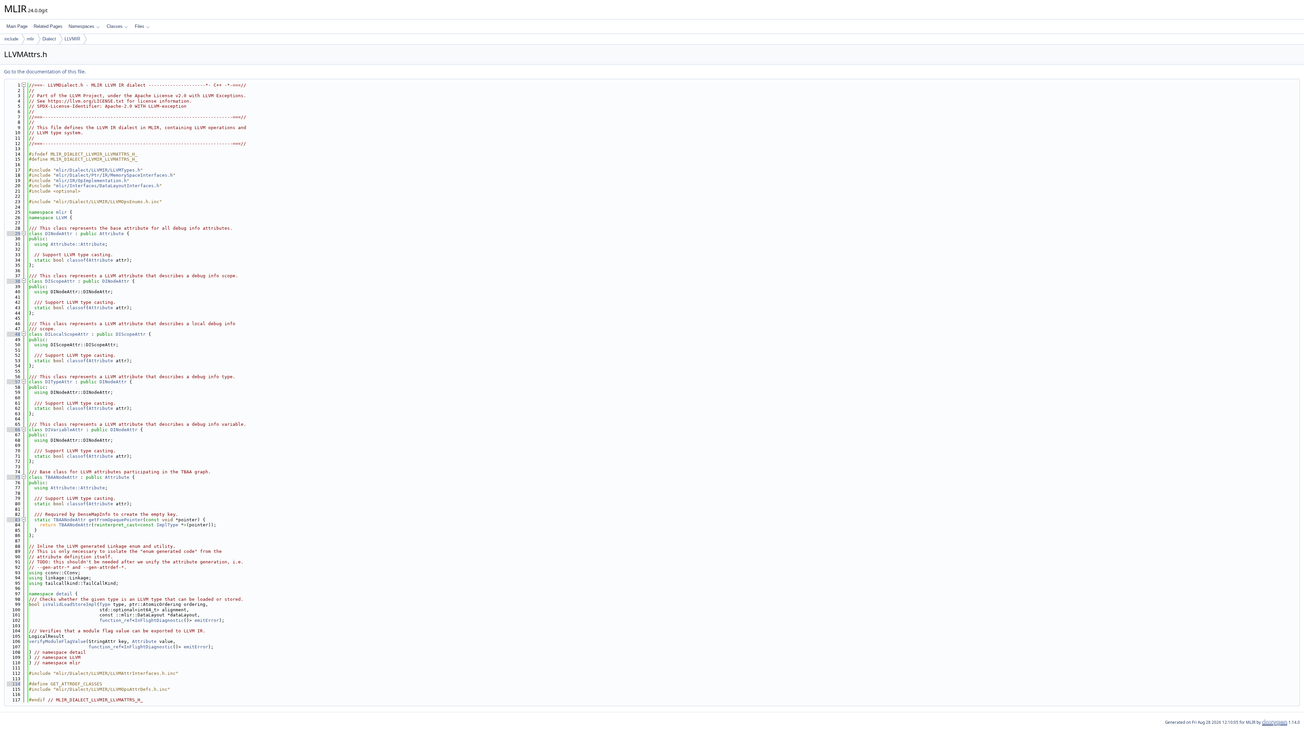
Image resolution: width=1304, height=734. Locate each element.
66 (13, 429)
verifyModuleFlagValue (57, 641)
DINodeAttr (58, 233)
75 (13, 477)
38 (13, 281)
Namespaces (81, 26)
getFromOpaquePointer (116, 519)
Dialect (49, 38)
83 (13, 519)
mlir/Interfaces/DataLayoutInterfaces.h (107, 185)
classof (76, 260)
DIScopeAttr (60, 281)
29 (13, 233)
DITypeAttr (58, 381)
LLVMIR (72, 38)
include (11, 38)
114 (13, 683)
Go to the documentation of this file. (45, 71)
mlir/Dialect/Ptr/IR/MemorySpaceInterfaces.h (114, 175)
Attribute (111, 233)
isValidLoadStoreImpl (69, 604)
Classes (115, 26)
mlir (30, 38)
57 (13, 381)
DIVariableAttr (64, 429)
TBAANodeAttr (61, 477)
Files (139, 26)
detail (64, 593)
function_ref (115, 620)
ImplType (167, 524)
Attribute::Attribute (78, 244)
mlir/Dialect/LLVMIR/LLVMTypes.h (98, 170)
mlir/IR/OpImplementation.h (91, 180)
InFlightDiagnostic (159, 620)
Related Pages (48, 26)
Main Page (17, 26)
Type (104, 604)
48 (13, 334)
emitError (207, 620)
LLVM (61, 217)
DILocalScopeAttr (67, 334)
